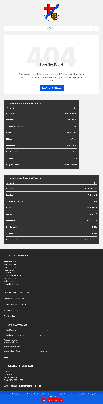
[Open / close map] (96, 28)
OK (44, 400)
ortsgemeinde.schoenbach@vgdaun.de (25, 386)
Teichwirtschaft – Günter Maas (16, 292)
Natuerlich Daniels (11, 284)
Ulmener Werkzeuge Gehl (14, 298)
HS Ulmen (7, 272)
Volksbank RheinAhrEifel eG (15, 304)
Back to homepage (51, 88)
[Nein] (100, 397)
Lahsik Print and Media (13, 275)
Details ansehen (55, 400)
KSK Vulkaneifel (10, 278)
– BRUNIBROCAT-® (11, 261)
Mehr (6, 357)
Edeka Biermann (10, 264)
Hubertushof (9, 270)
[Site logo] (51, 21)
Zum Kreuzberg (10, 316)
